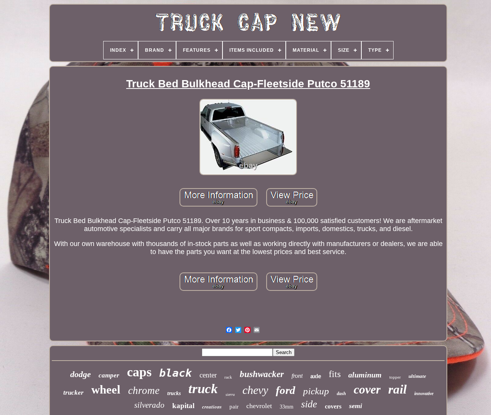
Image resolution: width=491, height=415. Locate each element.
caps (139, 372)
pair (234, 407)
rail (397, 389)
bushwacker (262, 374)
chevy (255, 390)
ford (285, 390)
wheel (105, 389)
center (208, 375)
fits (335, 374)
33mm (286, 407)
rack (228, 377)
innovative (423, 393)
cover (367, 389)
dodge (80, 374)
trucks (174, 393)
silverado (149, 405)
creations (212, 406)
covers (333, 406)
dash (341, 393)
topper (395, 377)
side (309, 404)
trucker (73, 392)
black (175, 373)
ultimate (417, 376)
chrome (144, 390)
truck (203, 388)
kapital (183, 406)
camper (109, 375)
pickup (316, 391)
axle (315, 376)
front (297, 375)
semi (355, 406)
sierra (230, 394)
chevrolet (259, 406)
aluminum (365, 375)
